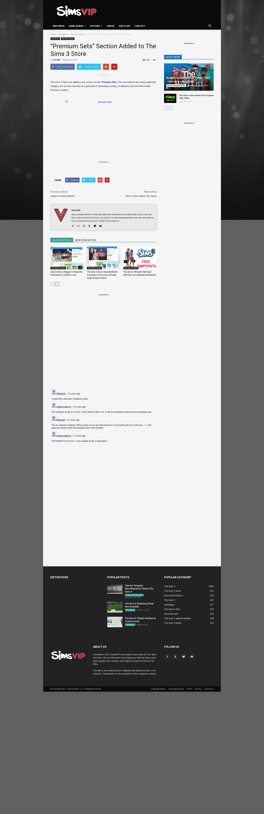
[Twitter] (96, 226)
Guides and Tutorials (134, 595)
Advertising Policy (176, 689)
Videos (110, 25)
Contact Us (209, 689)
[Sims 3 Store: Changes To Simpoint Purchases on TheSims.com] (67, 257)
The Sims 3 (55, 39)
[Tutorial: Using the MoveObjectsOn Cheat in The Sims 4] (115, 589)
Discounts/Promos (173, 595)
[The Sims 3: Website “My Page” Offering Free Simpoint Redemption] (140, 257)
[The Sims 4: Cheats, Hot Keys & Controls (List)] (115, 622)
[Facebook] (74, 226)
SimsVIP (56, 60)
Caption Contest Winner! (62, 196)
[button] (210, 26)
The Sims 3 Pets (172, 609)
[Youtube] (101, 226)
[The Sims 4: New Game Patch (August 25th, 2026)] (170, 98)
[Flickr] (79, 226)
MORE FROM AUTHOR (85, 240)
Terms (189, 689)
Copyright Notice (158, 689)
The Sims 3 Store (68, 39)
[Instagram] (85, 226)
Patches (95, 25)
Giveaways (169, 604)
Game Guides (76, 25)
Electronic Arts (171, 613)
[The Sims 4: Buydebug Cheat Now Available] (115, 607)
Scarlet (190, 85)
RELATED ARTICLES (61, 240)
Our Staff (124, 25)
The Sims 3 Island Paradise (177, 618)
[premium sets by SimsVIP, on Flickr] (103, 122)
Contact (140, 25)
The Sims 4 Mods (172, 622)
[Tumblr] (90, 226)
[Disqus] (103, 347)
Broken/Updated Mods (176, 85)
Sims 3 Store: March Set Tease (141, 196)
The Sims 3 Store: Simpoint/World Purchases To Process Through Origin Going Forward (102, 275)
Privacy (198, 689)
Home (53, 34)
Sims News (58, 25)
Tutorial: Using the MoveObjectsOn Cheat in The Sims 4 (139, 588)
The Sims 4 (130, 610)
